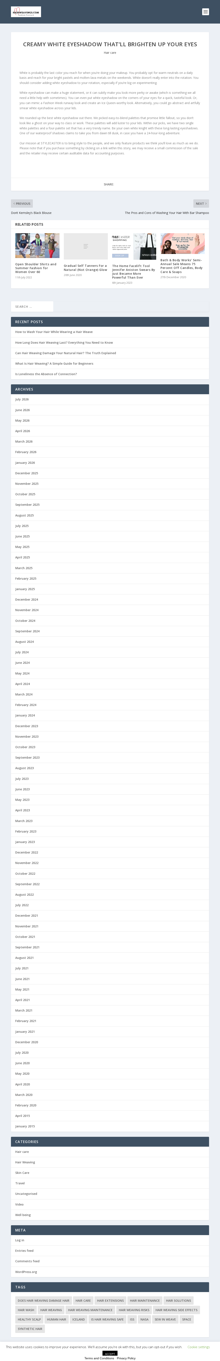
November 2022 (26, 863)
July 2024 (22, 652)
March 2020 (23, 1095)
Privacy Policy (126, 1358)
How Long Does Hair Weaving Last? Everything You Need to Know (64, 342)
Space (186, 1319)
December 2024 (26, 599)
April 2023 (22, 810)
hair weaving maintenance (90, 1310)
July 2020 (22, 1053)
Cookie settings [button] (199, 1347)
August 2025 (24, 515)
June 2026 (22, 410)
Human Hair (56, 1319)
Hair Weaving (25, 1162)
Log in (19, 1240)
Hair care (110, 53)
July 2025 (22, 526)
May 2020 (22, 1073)
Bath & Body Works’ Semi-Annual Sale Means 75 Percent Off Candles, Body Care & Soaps (181, 266)
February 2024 (25, 705)
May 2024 (22, 673)
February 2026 (25, 452)
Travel (20, 1183)
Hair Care (83, 1300)
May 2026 (22, 420)
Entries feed (24, 1251)
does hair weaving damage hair (43, 1300)
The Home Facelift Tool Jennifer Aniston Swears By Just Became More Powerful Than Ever (133, 272)
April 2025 (22, 557)
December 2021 (26, 915)
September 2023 (27, 757)
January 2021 (25, 1032)
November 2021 (26, 926)
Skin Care (22, 1173)
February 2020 (25, 1105)
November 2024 (26, 610)
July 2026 (22, 399)
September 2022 (27, 884)
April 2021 (22, 1000)
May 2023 (22, 800)
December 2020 (26, 1042)
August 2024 (24, 642)
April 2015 (22, 1116)
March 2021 (23, 1010)
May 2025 (22, 547)
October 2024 (25, 621)
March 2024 (23, 694)
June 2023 (22, 789)
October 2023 (25, 747)
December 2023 (26, 726)
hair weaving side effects (176, 1310)
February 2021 (25, 1021)
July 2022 (22, 905)
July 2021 (22, 968)
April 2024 (22, 684)
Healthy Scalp (29, 1319)
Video (19, 1204)
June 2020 (22, 1063)
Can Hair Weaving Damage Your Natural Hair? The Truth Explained (65, 353)
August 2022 (24, 894)
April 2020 (22, 1084)
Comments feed (27, 1261)
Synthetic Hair (30, 1329)
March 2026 (23, 441)
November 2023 (26, 736)
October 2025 (25, 494)
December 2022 (26, 852)
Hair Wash (26, 1310)
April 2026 (22, 431)
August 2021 (24, 958)
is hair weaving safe (107, 1319)
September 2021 (27, 947)
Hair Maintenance (145, 1300)
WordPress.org (26, 1272)
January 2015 (25, 1126)
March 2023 (23, 821)
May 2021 (22, 989)
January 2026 (25, 463)
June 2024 (22, 663)
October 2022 (25, 874)
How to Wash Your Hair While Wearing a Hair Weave (54, 332)
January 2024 (25, 715)
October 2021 (25, 937)
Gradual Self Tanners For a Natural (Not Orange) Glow (85, 268)
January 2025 (25, 589)
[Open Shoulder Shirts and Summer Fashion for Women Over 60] (37, 245)
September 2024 (27, 631)
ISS (132, 1319)
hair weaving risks (134, 1310)
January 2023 (25, 842)
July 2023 (22, 779)
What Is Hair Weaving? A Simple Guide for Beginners (54, 363)
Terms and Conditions (99, 1358)
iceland (78, 1319)
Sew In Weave (165, 1319)
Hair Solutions (178, 1300)
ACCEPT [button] (110, 1354)
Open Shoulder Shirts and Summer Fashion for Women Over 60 (35, 268)
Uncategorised (26, 1194)
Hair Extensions (110, 1300)
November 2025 (26, 484)
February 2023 (25, 831)
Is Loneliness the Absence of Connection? (46, 374)
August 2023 (24, 768)
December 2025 (26, 473)
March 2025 (23, 568)
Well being (23, 1215)
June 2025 (22, 536)
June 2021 (22, 979)
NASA (144, 1319)
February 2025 (25, 578)
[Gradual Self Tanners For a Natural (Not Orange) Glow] (86, 246)
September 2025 (27, 505)
